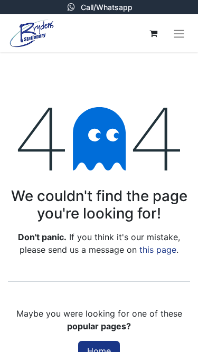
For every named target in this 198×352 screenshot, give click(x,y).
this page (157, 249)
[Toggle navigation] (179, 33)
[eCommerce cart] (153, 33)
